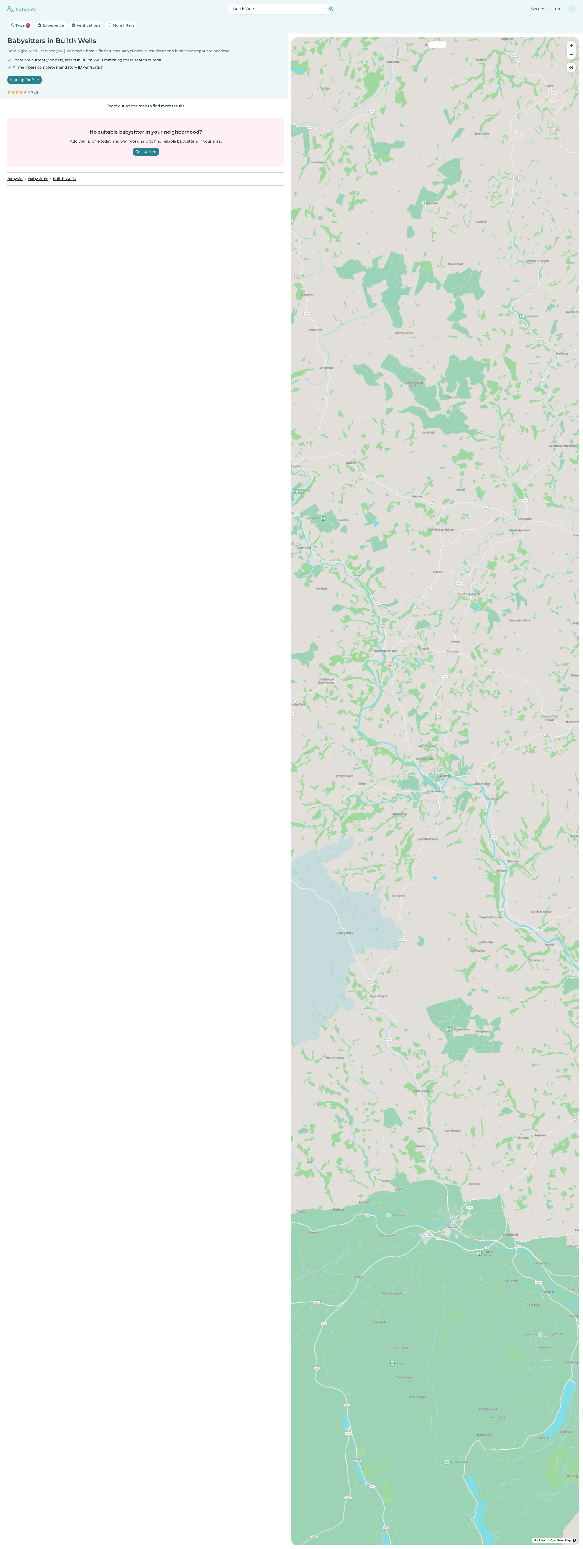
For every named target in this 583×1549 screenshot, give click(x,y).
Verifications (88, 25)
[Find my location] (571, 67)
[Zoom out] (571, 54)
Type (21, 25)
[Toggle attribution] (574, 1540)
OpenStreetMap (560, 1540)
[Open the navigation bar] (571, 9)
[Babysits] (21, 9)
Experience (53, 25)
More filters (123, 25)
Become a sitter (545, 9)
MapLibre (540, 1540)
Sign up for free (24, 80)
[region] (435, 791)
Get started (145, 152)
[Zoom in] (571, 45)
